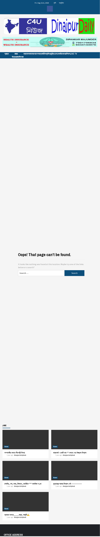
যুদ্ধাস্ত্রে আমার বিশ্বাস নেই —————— (67, 483)
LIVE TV (73, 53)
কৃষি (55, 3)
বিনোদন (62, 53)
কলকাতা (29, 53)
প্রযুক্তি (61, 3)
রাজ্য (16, 53)
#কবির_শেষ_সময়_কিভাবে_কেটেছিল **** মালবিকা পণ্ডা (22, 483)
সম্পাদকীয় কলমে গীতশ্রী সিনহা (14, 452)
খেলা (58, 53)
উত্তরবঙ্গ (15, 56)
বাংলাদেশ (35, 53)
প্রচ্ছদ (6, 53)
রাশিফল (67, 53)
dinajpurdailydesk (20, 455)
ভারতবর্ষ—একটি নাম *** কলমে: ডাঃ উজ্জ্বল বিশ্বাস (69, 452)
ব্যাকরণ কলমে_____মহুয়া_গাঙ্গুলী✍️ (17, 514)
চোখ (55, 53)
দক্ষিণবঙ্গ (21, 56)
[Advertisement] (49, 82)
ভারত (25, 53)
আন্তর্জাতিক (42, 53)
